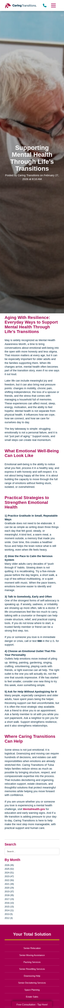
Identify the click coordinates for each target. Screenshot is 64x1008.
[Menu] (53, 5)
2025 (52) (9, 869)
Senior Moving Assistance (32, 955)
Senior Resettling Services (32, 969)
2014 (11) (9, 910)
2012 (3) (9, 918)
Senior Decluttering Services (32, 982)
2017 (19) (9, 899)
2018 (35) (9, 895)
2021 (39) (9, 884)
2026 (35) (9, 865)
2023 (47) (9, 876)
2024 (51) (9, 872)
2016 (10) (9, 903)
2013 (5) (9, 914)
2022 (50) (9, 880)
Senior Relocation (32, 948)
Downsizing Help (32, 976)
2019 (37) (9, 891)
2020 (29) (9, 887)
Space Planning (32, 990)
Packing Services (32, 962)
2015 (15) (9, 906)
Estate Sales (32, 996)
